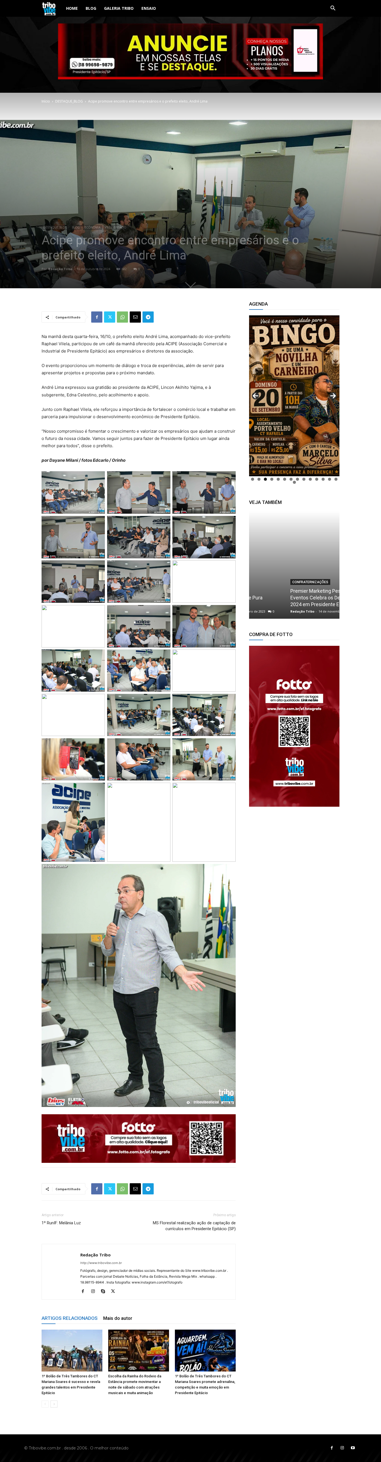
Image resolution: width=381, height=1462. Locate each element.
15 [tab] (294, 482)
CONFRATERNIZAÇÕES (275, 582)
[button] (332, 8)
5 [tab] (278, 479)
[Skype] (105, 1291)
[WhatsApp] (122, 317)
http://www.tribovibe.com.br (101, 1263)
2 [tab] (259, 479)
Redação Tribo (60, 269)
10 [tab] (310, 479)
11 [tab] (316, 479)
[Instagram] (95, 1291)
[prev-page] (45, 1404)
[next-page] (53, 1404)
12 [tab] (323, 479)
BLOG (91, 8)
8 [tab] (297, 479)
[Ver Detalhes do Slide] (294, 726)
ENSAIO (148, 8)
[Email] (135, 317)
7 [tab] (291, 479)
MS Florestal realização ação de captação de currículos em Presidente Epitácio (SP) (194, 1225)
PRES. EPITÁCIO (115, 227)
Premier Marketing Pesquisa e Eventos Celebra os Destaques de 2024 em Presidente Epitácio (292, 597)
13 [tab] (329, 479)
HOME (72, 8)
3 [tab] (265, 479)
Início (46, 101)
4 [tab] (271, 479)
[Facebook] (96, 317)
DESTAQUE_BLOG (69, 101)
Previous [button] (255, 395)
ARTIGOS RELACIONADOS (70, 1318)
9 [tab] (303, 479)
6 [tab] (284, 479)
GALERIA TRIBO (119, 8)
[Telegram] (148, 317)
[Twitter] (109, 317)
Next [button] (333, 395)
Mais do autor (117, 1318)
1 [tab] (252, 479)
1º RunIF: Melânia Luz (61, 1222)
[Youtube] (353, 1448)
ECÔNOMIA (92, 227)
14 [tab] (335, 479)
